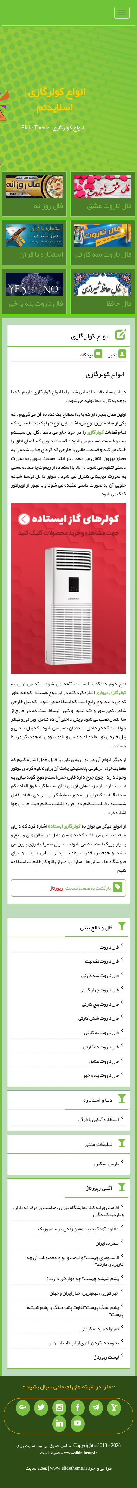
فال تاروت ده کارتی (101, 1047)
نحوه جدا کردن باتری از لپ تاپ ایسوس (83, 1342)
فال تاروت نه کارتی (101, 1032)
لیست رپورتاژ (106, 1357)
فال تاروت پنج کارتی (100, 1003)
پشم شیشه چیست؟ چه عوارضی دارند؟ (82, 1278)
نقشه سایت (36, 1468)
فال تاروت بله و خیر (101, 1075)
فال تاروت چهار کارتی (99, 989)
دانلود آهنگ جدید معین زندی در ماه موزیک (78, 1229)
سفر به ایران (107, 1243)
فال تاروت (109, 946)
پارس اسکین (106, 1163)
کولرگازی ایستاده (64, 826)
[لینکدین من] (59, 1424)
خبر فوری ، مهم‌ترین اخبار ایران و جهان (84, 1293)
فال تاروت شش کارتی (98, 1018)
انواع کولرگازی (90, 336)
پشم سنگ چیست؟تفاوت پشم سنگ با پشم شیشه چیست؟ (75, 1310)
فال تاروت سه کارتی (100, 975)
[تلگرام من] (96, 1408)
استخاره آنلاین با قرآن (98, 1119)
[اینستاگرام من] (59, 1408)
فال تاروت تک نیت (102, 961)
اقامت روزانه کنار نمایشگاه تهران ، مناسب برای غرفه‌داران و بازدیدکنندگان (68, 1210)
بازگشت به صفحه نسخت (88, 888)
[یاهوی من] (114, 1408)
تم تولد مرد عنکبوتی (100, 1328)
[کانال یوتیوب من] (78, 1424)
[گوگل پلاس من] (23, 1408)
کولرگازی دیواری (111, 692)
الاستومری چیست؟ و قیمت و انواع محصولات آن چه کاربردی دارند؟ (75, 1260)
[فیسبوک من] (78, 1408)
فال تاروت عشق (104, 1061)
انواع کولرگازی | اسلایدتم (54, 99)
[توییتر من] (41, 1408)
